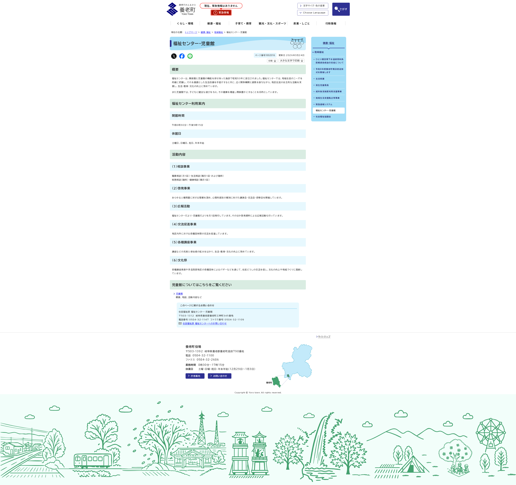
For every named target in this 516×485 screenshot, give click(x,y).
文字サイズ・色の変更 (314, 6)
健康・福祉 (214, 23)
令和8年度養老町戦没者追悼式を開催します (330, 70)
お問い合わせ (220, 376)
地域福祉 (218, 32)
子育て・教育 (243, 23)
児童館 (179, 294)
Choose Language (314, 13)
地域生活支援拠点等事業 (328, 98)
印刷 (270, 61)
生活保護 (320, 79)
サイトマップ (324, 337)
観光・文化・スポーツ (272, 23)
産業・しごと (301, 23)
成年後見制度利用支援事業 (329, 92)
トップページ (191, 32)
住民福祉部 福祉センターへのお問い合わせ (205, 323)
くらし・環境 (185, 23)
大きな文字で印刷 (290, 60)
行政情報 (330, 23)
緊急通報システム (324, 104)
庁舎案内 (195, 376)
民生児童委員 (322, 85)
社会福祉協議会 (323, 117)
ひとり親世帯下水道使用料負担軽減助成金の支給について (330, 61)
